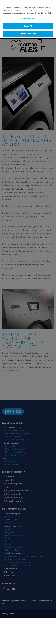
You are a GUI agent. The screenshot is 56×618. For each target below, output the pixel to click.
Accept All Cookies (28, 34)
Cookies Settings (28, 18)
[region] (28, 19)
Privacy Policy (47, 13)
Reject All (28, 26)
